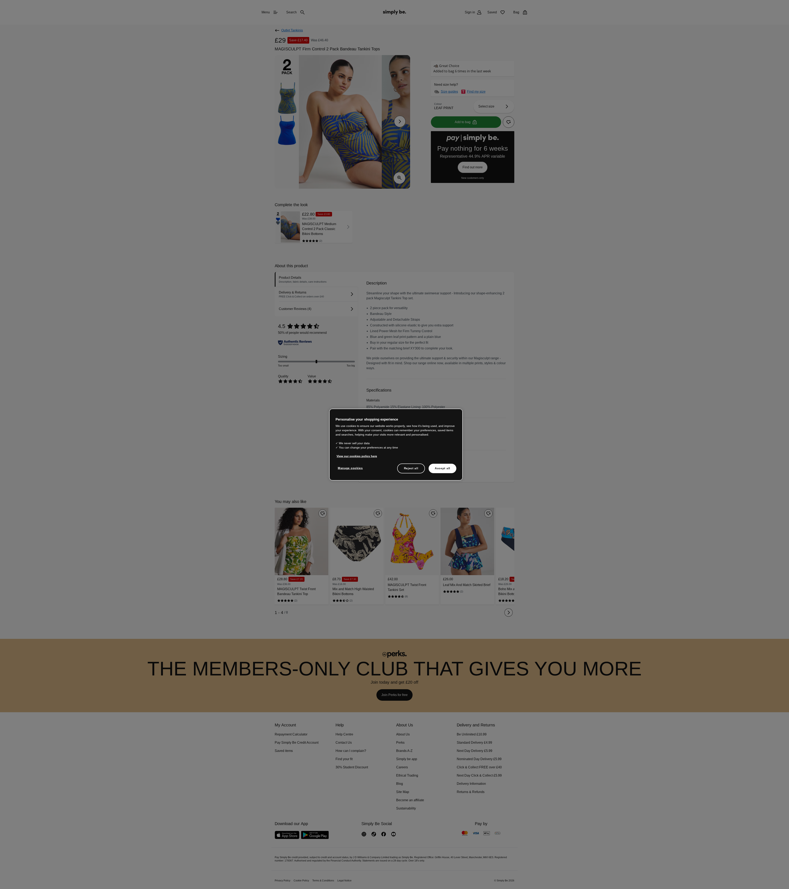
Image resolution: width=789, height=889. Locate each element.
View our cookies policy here (355, 456)
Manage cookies (349, 468)
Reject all (411, 468)
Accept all (442, 468)
